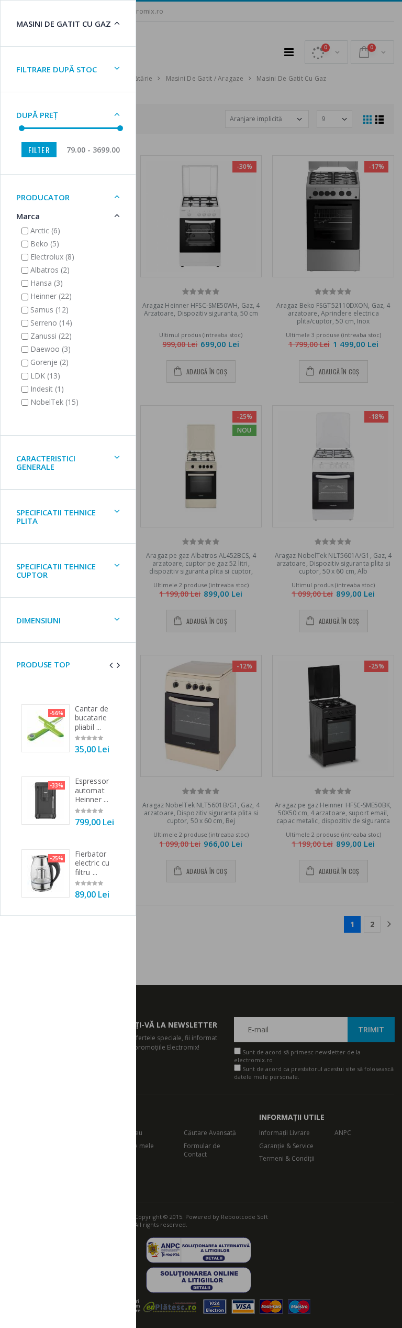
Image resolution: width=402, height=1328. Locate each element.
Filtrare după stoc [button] (56, 69)
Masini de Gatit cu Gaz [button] (63, 23)
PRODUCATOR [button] (43, 197)
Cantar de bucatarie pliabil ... (91, 718)
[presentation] (111, 665)
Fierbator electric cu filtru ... (92, 863)
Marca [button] (28, 216)
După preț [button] (37, 115)
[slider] (22, 128)
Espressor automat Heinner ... (92, 790)
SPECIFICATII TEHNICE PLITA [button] (56, 516)
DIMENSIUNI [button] (38, 620)
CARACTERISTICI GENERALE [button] (45, 462)
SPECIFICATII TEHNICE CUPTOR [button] (56, 570)
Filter (39, 149)
